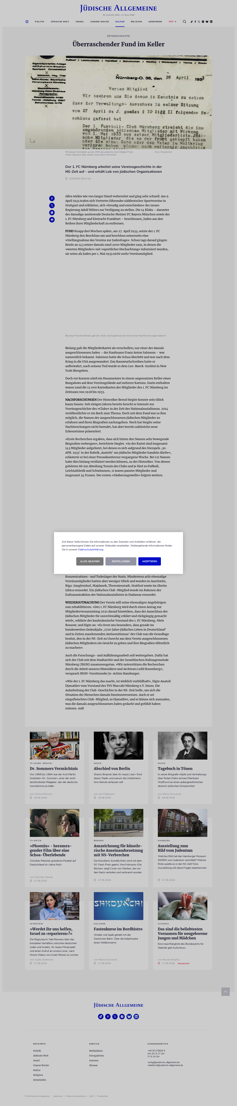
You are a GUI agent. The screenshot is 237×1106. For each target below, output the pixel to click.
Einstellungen (121, 561)
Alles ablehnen (90, 561)
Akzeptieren (149, 561)
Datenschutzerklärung (90, 549)
